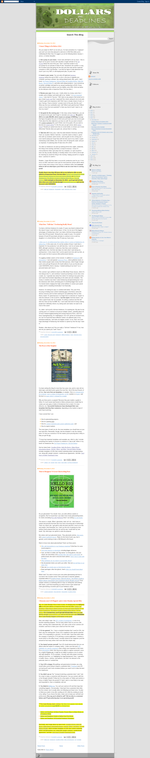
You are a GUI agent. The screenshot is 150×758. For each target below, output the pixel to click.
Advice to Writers (96, 170)
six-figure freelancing (72, 462)
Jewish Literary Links (96, 212)
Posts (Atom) (50, 749)
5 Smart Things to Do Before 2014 (50, 46)
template (79, 739)
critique (46, 462)
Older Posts (80, 746)
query (78, 394)
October (94, 137)
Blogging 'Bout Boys (97, 181)
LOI (49, 462)
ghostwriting (58, 189)
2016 (91, 114)
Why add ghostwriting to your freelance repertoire (55, 546)
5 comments (60, 186)
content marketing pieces (48, 537)
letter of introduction (69, 739)
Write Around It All (97, 225)
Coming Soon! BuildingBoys (98, 182)
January (94, 154)
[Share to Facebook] (74, 187)
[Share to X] (72, 187)
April (93, 148)
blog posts (80, 535)
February (94, 152)
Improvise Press (62, 260)
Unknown (93, 76)
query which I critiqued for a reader (56, 396)
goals (62, 189)
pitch (56, 462)
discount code (51, 334)
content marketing (46, 123)
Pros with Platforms (57, 517)
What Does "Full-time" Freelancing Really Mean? (55, 224)
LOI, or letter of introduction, (64, 620)
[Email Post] (65, 186)
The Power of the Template (47, 346)
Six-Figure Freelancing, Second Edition (54, 81)
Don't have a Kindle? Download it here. (63, 732)
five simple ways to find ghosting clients (58, 567)
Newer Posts (41, 746)
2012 (91, 156)
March (93, 150)
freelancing (51, 189)
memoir (52, 462)
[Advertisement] (50, 207)
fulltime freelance (66, 334)
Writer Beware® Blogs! (98, 230)
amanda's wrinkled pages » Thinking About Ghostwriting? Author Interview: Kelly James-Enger (101, 177)
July (93, 143)
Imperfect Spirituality (97, 193)
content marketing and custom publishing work (60, 424)
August (93, 141)
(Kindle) (61, 726)
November (94, 135)
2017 (91, 112)
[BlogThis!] (70, 187)
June (93, 144)
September (94, 139)
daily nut (72, 115)
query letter (64, 462)
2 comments (60, 332)
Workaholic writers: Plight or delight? (100, 226)
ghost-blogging (57, 591)
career (45, 334)
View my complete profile (95, 79)
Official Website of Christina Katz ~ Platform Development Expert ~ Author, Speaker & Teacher (101, 202)
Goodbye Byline (72, 591)
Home (61, 746)
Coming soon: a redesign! (98, 240)
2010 (91, 159)
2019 (91, 110)
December (94, 119)
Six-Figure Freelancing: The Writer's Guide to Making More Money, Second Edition (59, 178)
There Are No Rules (97, 222)
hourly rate (49, 99)
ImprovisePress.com (69, 182)
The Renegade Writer (97, 215)
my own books (78, 517)
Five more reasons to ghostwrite (50, 550)
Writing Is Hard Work (96, 171)
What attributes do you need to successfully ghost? (56, 560)
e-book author (50, 125)
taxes (74, 189)
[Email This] (68, 187)
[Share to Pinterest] (76, 187)
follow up (52, 686)
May (93, 146)
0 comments (59, 459)
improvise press (69, 189)
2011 (91, 157)
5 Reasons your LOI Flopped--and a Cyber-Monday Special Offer (60, 601)
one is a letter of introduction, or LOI (57, 394)
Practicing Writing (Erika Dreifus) (100, 210)
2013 (91, 117)
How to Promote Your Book (99, 186)
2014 (91, 116)
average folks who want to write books (69, 554)
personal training (44, 336)
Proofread (74, 666)
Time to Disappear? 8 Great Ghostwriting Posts (54, 472)
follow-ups (46, 739)
